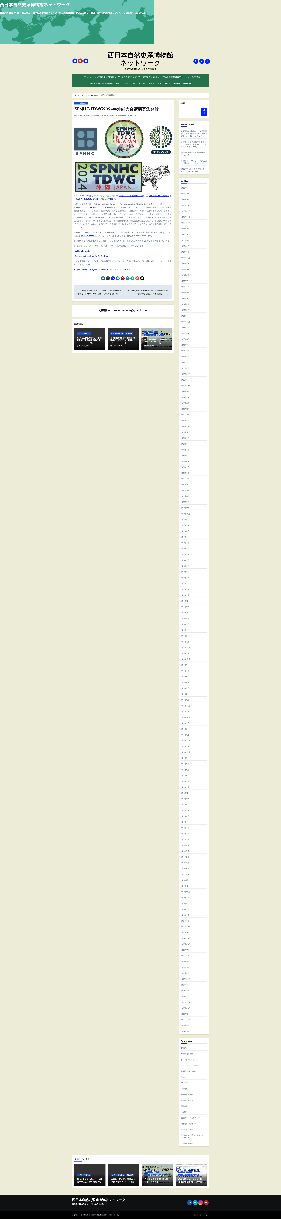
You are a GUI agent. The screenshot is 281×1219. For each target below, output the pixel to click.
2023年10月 (185, 328)
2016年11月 (185, 607)
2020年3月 (185, 496)
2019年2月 (185, 549)
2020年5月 (185, 485)
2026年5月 (185, 188)
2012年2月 (185, 834)
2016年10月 (185, 613)
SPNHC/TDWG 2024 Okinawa (178, 84)
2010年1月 (185, 915)
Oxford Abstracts (89, 236)
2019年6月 (185, 531)
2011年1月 (185, 880)
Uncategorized (187, 1054)
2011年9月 (185, 845)
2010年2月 (185, 909)
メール (205, 1215)
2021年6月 (185, 456)
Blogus (102, 1215)
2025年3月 (185, 240)
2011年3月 (185, 869)
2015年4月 (185, 682)
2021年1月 (185, 473)
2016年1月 (185, 642)
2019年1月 (185, 554)
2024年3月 (185, 298)
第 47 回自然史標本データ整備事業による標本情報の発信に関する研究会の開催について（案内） (194, 133)
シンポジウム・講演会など (154, 335)
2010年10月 (185, 892)
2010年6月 (185, 903)
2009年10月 (186, 927)
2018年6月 (185, 566)
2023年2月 (185, 362)
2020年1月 (185, 502)
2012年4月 (185, 822)
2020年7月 (185, 479)
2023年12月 (185, 316)
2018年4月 (185, 578)
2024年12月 (186, 252)
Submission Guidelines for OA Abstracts (92, 256)
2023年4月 (185, 351)
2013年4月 (185, 775)
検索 (183, 103)
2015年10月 (185, 659)
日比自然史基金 (194, 77)
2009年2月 (185, 933)
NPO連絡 (184, 1048)
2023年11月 (185, 322)
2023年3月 (185, 357)
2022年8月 (185, 397)
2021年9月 (185, 438)
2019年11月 (185, 508)
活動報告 (184, 1112)
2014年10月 (185, 717)
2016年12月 (185, 601)
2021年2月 (185, 467)
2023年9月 (185, 333)
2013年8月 (185, 764)
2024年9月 (185, 269)
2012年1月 (185, 839)
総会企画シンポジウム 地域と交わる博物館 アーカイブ (190, 1181)
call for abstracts (82, 251)
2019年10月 (185, 514)
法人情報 (142, 84)
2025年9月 (185, 229)
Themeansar (113, 1215)
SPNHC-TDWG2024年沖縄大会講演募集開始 (116, 109)
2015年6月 (185, 671)
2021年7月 (185, 450)
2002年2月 (185, 1031)
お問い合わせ (129, 84)
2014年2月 (185, 729)
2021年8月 (185, 444)
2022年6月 (185, 403)
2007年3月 (185, 991)
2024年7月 (185, 281)
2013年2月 (185, 781)
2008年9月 (185, 950)
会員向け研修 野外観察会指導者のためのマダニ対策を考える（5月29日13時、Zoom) (193, 144)
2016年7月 (185, 624)
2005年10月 (185, 1020)
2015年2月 (185, 694)
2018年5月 (185, 572)
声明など (184, 1083)
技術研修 (129, 333)
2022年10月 (186, 386)
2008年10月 (186, 944)
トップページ (85, 77)
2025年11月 (185, 217)
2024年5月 (185, 287)
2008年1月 (185, 973)
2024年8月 (185, 275)
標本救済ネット (155, 84)
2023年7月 (185, 345)
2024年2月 (185, 304)
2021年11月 (185, 426)
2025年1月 (185, 246)
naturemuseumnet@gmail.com (91, 115)
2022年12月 (186, 374)
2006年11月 (185, 1002)
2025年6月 (185, 234)
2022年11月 (185, 380)
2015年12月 (185, 647)
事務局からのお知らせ (189, 1071)
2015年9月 (185, 665)
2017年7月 (185, 583)
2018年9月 (185, 560)
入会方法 (184, 1077)
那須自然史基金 (187, 1143)
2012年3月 (185, 828)
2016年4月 (185, 630)
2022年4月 (185, 409)
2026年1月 (185, 205)
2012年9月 (185, 805)
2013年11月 (185, 746)
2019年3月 (185, 543)
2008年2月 (185, 967)
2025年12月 (185, 211)
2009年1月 (185, 938)
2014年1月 (185, 735)
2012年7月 (185, 810)
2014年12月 (185, 706)
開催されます (115, 199)
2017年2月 (185, 589)
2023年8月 (185, 339)
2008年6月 (185, 956)
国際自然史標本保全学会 (159, 196)
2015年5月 (185, 677)
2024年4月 (185, 293)
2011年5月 (185, 863)
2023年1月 (185, 368)
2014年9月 (185, 723)
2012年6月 (185, 816)
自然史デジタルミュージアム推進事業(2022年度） (164, 77)
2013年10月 (185, 752)
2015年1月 (185, 700)
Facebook (197, 1215)
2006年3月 (185, 1014)
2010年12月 (185, 886)
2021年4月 (185, 461)
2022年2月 (185, 415)
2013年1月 (185, 787)
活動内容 (184, 1106)
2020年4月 (185, 490)
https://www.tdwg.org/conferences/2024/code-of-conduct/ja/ (102, 269)
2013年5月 (185, 770)
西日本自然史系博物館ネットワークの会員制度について (117, 77)
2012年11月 (185, 799)
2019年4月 (185, 537)
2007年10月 (185, 979)
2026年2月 (185, 200)
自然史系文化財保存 (189, 1124)
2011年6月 (185, 857)
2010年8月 (185, 898)
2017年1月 (185, 595)
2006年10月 (186, 1008)
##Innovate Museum (128, 116)
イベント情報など (81, 103)
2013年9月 (185, 758)
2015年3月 (185, 688)
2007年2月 (185, 997)
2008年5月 (185, 962)
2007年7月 (185, 985)
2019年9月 (185, 520)
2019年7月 (185, 525)
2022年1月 (185, 421)
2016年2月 (185, 636)
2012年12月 (185, 793)
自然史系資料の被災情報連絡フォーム (105, 84)
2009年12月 (186, 921)
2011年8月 (185, 851)
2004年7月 (185, 1026)
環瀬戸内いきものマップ (190, 1118)
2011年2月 (185, 874)
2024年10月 (186, 264)
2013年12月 (185, 741)
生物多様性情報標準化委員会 (86, 199)
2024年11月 (185, 258)
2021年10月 (185, 432)
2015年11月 (185, 653)
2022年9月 (185, 392)
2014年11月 (185, 711)
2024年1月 (185, 310)
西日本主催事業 (187, 1129)
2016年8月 (185, 618)
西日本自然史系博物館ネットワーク (98, 1200)
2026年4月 (185, 194)
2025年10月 (185, 223)
